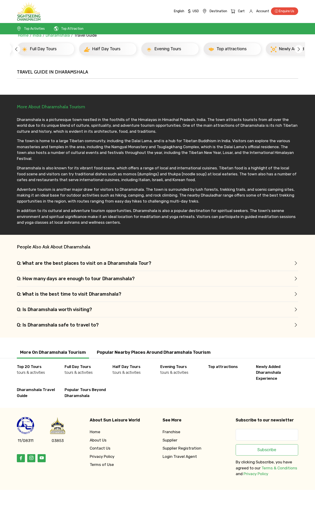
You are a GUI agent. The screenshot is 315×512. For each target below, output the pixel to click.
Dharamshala (58, 35)
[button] (16, 49)
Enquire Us (286, 11)
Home (23, 35)
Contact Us (100, 448)
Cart (241, 11)
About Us (98, 440)
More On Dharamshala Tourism (53, 352)
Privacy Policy (102, 456)
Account (262, 11)
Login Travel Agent (180, 456)
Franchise (171, 432)
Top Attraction (72, 29)
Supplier (170, 440)
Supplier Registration (182, 448)
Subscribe (266, 449)
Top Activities (34, 29)
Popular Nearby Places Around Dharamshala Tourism (154, 352)
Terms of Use (102, 464)
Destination (218, 11)
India (37, 35)
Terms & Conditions (279, 468)
